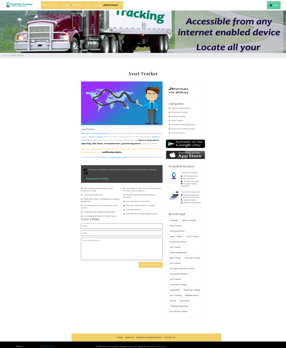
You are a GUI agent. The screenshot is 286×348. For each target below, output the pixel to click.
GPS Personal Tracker (191, 181)
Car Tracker (175, 247)
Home (45, 5)
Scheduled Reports (133, 209)
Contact (106, 5)
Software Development (192, 203)
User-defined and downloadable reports (142, 214)
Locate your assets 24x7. (93, 195)
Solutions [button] (65, 5)
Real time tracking (192, 290)
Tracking (174, 220)
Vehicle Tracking (188, 220)
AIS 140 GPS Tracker (178, 311)
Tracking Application (179, 306)
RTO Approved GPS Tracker (182, 268)
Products (76, 5)
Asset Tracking (177, 120)
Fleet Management (178, 252)
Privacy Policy (47, 346)
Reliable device (191, 295)
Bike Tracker (175, 258)
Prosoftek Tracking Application (112, 157)
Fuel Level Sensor (178, 133)
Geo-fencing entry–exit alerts (138, 201)
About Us (53, 5)
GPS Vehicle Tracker (191, 176)
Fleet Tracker (176, 225)
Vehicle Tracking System (181, 108)
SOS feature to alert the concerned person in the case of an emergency (142, 189)
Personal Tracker (192, 258)
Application (175, 290)
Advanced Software (178, 274)
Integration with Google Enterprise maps (99, 212)
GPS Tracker (175, 279)
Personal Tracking (178, 116)
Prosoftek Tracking (97, 178)
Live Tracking (175, 295)
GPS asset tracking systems (95, 133)
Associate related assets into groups (140, 205)
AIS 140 (173, 300)
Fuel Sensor (185, 300)
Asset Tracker (88, 129)
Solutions (140, 337)
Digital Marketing (190, 200)
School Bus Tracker (178, 242)
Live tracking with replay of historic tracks (100, 216)
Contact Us (169, 337)
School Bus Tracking (179, 112)
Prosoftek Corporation (190, 192)
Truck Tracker (192, 236)
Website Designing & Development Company (190, 196)
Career (88, 5)
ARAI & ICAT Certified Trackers (183, 129)
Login (275, 5)
